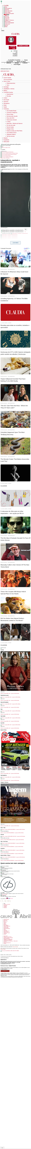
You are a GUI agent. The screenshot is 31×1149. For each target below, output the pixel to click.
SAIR (13, 48)
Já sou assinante (8, 79)
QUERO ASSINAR (5, 971)
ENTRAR (12, 46)
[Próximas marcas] (1, 29)
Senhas (9, 155)
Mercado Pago (5, 71)
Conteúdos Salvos (14, 153)
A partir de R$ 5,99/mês (10, 825)
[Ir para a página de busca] (29, 47)
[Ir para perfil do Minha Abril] (15, 147)
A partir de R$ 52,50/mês (12, 832)
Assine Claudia (23, 45)
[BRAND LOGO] (9, 75)
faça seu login (3, 949)
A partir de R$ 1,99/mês (10, 707)
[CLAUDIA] (15, 35)
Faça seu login (15, 946)
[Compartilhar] (25, 232)
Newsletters (11, 156)
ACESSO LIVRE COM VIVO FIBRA (13, 950)
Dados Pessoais (13, 154)
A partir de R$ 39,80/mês (12, 860)
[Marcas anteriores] (1, 3)
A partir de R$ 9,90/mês (10, 693)
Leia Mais (15, 242)
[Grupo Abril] (1, 2)
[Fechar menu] (11, 144)
